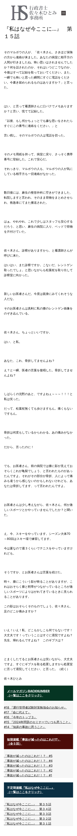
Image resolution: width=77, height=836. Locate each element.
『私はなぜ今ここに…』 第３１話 (27, 823)
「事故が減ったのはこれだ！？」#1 (28, 775)
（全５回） (14, 743)
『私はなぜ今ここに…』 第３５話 (27, 804)
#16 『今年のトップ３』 (20, 717)
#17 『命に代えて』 (17, 712)
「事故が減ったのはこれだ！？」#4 (28, 761)
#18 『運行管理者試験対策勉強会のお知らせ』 (35, 707)
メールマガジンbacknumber (28, 691)
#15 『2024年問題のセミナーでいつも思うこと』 (37, 722)
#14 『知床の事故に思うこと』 (25, 727)
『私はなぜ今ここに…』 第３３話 (27, 814)
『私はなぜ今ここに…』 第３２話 (27, 818)
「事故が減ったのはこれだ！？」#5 (28, 756)
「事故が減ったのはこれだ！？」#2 (28, 770)
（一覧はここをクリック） (25, 695)
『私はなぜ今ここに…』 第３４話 (27, 809)
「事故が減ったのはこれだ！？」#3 (28, 765)
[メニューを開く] (63, 13)
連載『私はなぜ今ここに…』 (35, 787)
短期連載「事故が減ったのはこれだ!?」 (34, 739)
